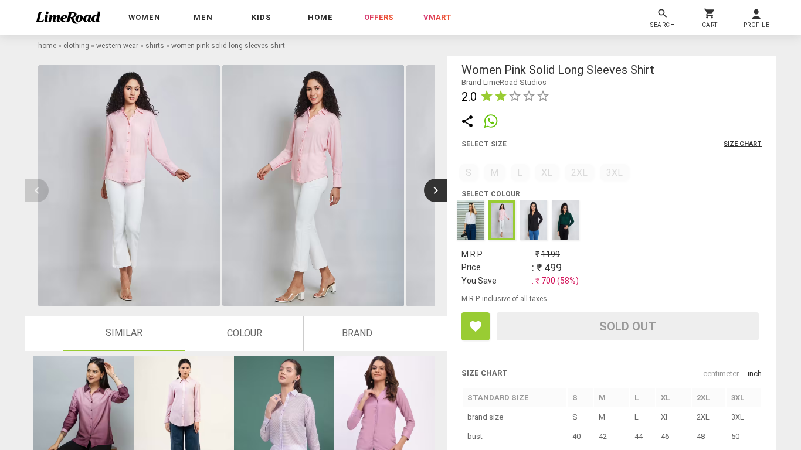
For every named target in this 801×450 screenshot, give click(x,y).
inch (755, 373)
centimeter (721, 373)
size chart (743, 144)
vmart (437, 17)
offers (378, 17)
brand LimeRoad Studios (504, 82)
